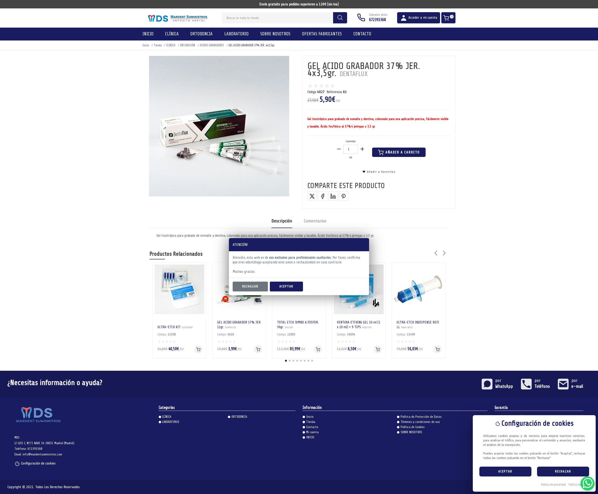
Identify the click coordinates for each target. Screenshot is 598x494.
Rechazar (250, 286)
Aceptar (286, 286)
